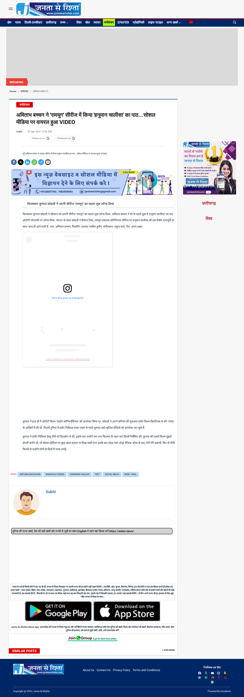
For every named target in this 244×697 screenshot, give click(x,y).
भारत (18, 22)
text (97, 474)
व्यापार (97, 22)
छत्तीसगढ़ (51, 22)
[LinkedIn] (27, 161)
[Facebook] (14, 161)
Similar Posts (24, 651)
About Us (88, 670)
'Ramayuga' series (54, 474)
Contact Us (104, 670)
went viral (130, 474)
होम (9, 22)
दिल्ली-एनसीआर (33, 22)
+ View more (168, 650)
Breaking (16, 82)
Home (12, 91)
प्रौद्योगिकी (138, 22)
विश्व (79, 22)
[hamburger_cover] (11, 8)
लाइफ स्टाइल (155, 22)
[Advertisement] (122, 53)
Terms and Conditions (146, 670)
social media (112, 474)
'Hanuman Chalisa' (79, 474)
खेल (87, 22)
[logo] (48, 9)
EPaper (123, 22)
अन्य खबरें (172, 22)
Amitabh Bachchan (30, 474)
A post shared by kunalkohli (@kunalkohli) (67, 359)
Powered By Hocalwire (219, 691)
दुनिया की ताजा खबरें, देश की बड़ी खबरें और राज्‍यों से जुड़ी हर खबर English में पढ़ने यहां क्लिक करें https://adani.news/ (73, 531)
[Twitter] (21, 161)
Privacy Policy (121, 670)
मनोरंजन (109, 22)
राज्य (62, 22)
